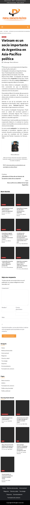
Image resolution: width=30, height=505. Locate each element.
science (18, 414)
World (3, 470)
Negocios (4, 355)
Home (3, 348)
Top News (4, 36)
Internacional (5, 353)
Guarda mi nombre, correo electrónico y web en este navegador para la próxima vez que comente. (15, 329)
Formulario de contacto (21, 0)
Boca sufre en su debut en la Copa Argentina (17, 183)
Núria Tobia (25, 423)
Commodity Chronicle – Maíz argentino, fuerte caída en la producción (7, 263)
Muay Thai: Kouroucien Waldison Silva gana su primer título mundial (7, 446)
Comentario (5, 288)
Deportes (4, 363)
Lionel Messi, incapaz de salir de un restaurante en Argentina (22, 210)
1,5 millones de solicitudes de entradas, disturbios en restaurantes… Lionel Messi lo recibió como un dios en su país (22, 237)
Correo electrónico (19, 309)
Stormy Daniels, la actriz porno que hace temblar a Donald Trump (7, 476)
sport (3, 441)
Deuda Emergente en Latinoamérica (7, 418)
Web (3, 317)
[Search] (28, 27)
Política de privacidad (11, 2)
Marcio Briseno (14, 62)
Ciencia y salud (5, 358)
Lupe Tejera (10, 449)
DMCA (13, 0)
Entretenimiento (6, 366)
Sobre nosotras (7, 0)
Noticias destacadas (6, 350)
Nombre (4, 307)
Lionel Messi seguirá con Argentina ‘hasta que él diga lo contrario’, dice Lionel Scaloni (7, 236)
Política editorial (20, 2)
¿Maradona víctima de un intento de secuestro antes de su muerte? (13, 176)
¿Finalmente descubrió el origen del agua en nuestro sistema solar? (22, 420)
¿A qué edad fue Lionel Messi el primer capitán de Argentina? (7, 210)
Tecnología (4, 361)
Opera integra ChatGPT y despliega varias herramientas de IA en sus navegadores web (22, 447)
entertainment (5, 414)
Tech (18, 441)
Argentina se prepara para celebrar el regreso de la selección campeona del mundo (22, 264)
